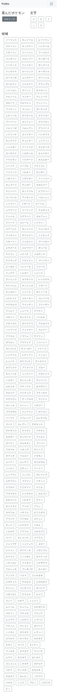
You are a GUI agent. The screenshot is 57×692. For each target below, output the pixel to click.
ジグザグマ (41, 562)
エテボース (11, 247)
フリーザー (43, 304)
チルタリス (43, 209)
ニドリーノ (43, 140)
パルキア (26, 499)
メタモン (38, 455)
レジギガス (27, 493)
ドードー (38, 468)
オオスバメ (11, 499)
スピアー (42, 329)
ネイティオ (25, 550)
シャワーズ (11, 329)
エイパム (10, 606)
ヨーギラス (11, 153)
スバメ (21, 644)
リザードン (11, 52)
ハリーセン (11, 90)
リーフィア (27, 209)
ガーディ (10, 443)
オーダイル (43, 71)
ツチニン (40, 480)
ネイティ (33, 644)
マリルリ (40, 436)
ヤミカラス (40, 361)
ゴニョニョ (11, 663)
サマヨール (27, 115)
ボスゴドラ (27, 323)
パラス (23, 575)
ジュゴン (26, 474)
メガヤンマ (39, 254)
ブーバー (40, 443)
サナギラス (11, 430)
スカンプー (27, 58)
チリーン (26, 90)
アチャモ (24, 613)
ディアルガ (27, 399)
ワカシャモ (11, 569)
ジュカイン (27, 241)
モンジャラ (27, 228)
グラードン (11, 46)
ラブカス (10, 487)
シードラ (10, 165)
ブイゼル (24, 518)
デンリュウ (11, 279)
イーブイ (10, 417)
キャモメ (24, 638)
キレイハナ (23, 537)
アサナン (40, 430)
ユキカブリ (39, 531)
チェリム (24, 606)
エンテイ (24, 462)
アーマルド (43, 52)
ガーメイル (43, 77)
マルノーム (11, 96)
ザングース (43, 65)
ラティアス (25, 386)
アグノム (10, 625)
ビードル (40, 203)
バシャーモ (25, 266)
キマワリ (10, 556)
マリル (39, 487)
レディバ (38, 632)
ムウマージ (11, 209)
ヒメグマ (10, 619)
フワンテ (10, 518)
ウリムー (10, 310)
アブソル (24, 531)
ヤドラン (10, 254)
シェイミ (33, 600)
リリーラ (40, 266)
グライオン (43, 121)
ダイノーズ (41, 291)
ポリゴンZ (25, 361)
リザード (42, 285)
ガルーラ (10, 102)
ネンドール (27, 39)
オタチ (25, 663)
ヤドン (39, 499)
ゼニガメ (36, 657)
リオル (37, 525)
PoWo (5, 4)
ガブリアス (11, 367)
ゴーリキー (43, 260)
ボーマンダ (11, 77)
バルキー (26, 172)
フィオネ (10, 651)
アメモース (27, 197)
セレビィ (24, 676)
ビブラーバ (43, 191)
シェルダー (11, 146)
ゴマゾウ (38, 613)
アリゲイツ (25, 487)
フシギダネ (37, 575)
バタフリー (11, 178)
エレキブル (41, 417)
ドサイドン (27, 260)
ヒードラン (43, 39)
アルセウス (43, 323)
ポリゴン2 (11, 348)
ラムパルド (43, 228)
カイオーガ (43, 146)
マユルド (24, 455)
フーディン (11, 109)
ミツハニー (41, 342)
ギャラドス (25, 317)
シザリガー (27, 178)
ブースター (43, 241)
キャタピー (11, 291)
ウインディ (27, 304)
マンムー (26, 109)
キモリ (9, 644)
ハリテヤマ (23, 525)
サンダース (43, 58)
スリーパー (11, 191)
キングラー (27, 46)
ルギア (21, 600)
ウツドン (42, 399)
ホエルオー (43, 159)
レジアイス (11, 354)
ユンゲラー (27, 77)
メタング (24, 449)
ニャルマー (27, 83)
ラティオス (41, 392)
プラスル (10, 336)
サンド (9, 525)
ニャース (38, 272)
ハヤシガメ (11, 562)
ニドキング (43, 235)
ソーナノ (10, 468)
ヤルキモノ (25, 443)
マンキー (26, 96)
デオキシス (37, 424)
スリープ (10, 222)
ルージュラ (27, 71)
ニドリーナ (11, 134)
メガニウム (41, 550)
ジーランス (11, 39)
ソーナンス (11, 65)
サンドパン (41, 380)
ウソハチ (38, 651)
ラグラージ (25, 216)
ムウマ (9, 657)
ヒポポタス (41, 581)
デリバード (43, 128)
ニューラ (24, 310)
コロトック (9, 19)
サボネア (10, 676)
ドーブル (24, 165)
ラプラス (38, 537)
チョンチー (27, 140)
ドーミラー (43, 178)
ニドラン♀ (11, 203)
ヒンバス (10, 361)
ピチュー (24, 468)
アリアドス (27, 367)
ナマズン (26, 430)
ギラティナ (41, 556)
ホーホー (42, 569)
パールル (40, 317)
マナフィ (10, 613)
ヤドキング (11, 260)
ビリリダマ (39, 512)
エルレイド (11, 298)
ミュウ (21, 682)
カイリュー (27, 121)
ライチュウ (25, 392)
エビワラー (27, 247)
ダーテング (41, 109)
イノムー (42, 354)
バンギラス (43, 134)
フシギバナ (27, 569)
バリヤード (27, 159)
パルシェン (43, 197)
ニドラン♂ (39, 222)
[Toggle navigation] (51, 4)
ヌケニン (38, 518)
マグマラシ (11, 399)
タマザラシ (41, 386)
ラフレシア (25, 417)
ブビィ (32, 682)
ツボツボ (45, 682)
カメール (24, 222)
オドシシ (10, 588)
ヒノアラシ (11, 474)
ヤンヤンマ (25, 436)
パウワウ (38, 676)
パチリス (24, 512)
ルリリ (39, 594)
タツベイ (38, 625)
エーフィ (10, 462)
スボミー (10, 317)
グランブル (43, 83)
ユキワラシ (11, 480)
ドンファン (27, 411)
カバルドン (11, 83)
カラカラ (10, 638)
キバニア (40, 588)
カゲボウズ (39, 606)
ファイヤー (27, 329)
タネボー (10, 436)
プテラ (9, 669)
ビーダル (10, 266)
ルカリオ (10, 386)
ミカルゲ (10, 531)
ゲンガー (26, 184)
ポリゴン (42, 411)
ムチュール (11, 115)
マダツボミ (11, 594)
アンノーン (41, 102)
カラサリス (27, 279)
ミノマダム (25, 556)
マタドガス (11, 323)
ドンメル (10, 216)
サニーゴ (38, 449)
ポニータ (10, 405)
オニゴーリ (11, 184)
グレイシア (41, 474)
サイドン (38, 336)
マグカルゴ (11, 304)
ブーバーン (11, 121)
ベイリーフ (11, 172)
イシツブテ (11, 543)
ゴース (9, 424)
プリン (37, 506)
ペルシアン (27, 128)
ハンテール (43, 46)
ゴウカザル (11, 411)
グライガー (43, 115)
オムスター (43, 153)
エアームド (11, 228)
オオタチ (38, 638)
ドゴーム (24, 336)
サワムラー (27, 235)
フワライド (25, 342)
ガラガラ (24, 632)
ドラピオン (11, 159)
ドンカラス (11, 71)
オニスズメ (11, 506)
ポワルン (10, 342)
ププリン (26, 480)
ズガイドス (43, 373)
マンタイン (11, 235)
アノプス (10, 575)
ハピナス (24, 619)
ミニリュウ (27, 543)
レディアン (27, 354)
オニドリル (27, 191)
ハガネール (27, 153)
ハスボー (10, 380)
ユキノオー (27, 298)
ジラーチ (24, 254)
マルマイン (25, 102)
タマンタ (10, 455)
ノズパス (38, 619)
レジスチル (43, 279)
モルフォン (41, 216)
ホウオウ (22, 657)
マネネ (9, 682)
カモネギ (36, 669)
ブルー (41, 367)
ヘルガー (24, 272)
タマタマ (24, 651)
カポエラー (41, 184)
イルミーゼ (11, 128)
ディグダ (22, 669)
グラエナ (26, 594)
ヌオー (41, 543)
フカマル (10, 449)
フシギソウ (25, 588)
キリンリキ (11, 373)
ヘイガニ (10, 632)
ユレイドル (43, 298)
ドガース (25, 203)
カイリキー (27, 134)
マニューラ (41, 96)
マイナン (38, 310)
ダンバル (42, 247)
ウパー (9, 537)
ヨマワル (10, 512)
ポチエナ (38, 663)
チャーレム (11, 285)
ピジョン (10, 550)
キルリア (10, 392)
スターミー (11, 241)
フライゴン (39, 165)
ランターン (11, 58)
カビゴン (42, 493)
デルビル (26, 581)
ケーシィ (24, 405)
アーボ (25, 506)
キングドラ (11, 140)
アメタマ (26, 562)
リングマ (10, 272)
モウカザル (39, 462)
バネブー (38, 405)
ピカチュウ (11, 581)
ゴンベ (9, 600)
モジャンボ (25, 380)
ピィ (8, 688)
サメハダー (26, 348)
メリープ (41, 348)
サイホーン (41, 90)
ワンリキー (27, 65)
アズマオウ (11, 493)
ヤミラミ (24, 625)
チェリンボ (27, 285)
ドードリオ (27, 146)
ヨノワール (11, 197)
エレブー (22, 424)
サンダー (40, 172)
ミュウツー (27, 373)
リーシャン (27, 52)
